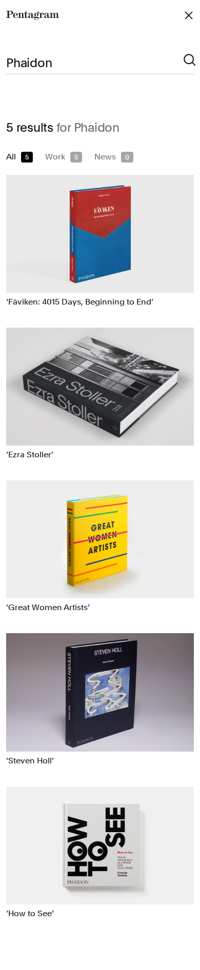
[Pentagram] (32, 15)
